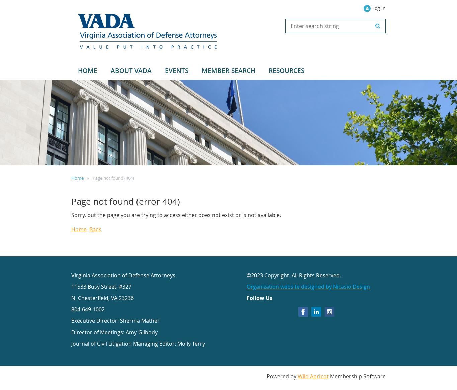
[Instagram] (329, 312)
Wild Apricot (313, 376)
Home (77, 178)
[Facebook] (303, 312)
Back (95, 229)
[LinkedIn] (316, 312)
